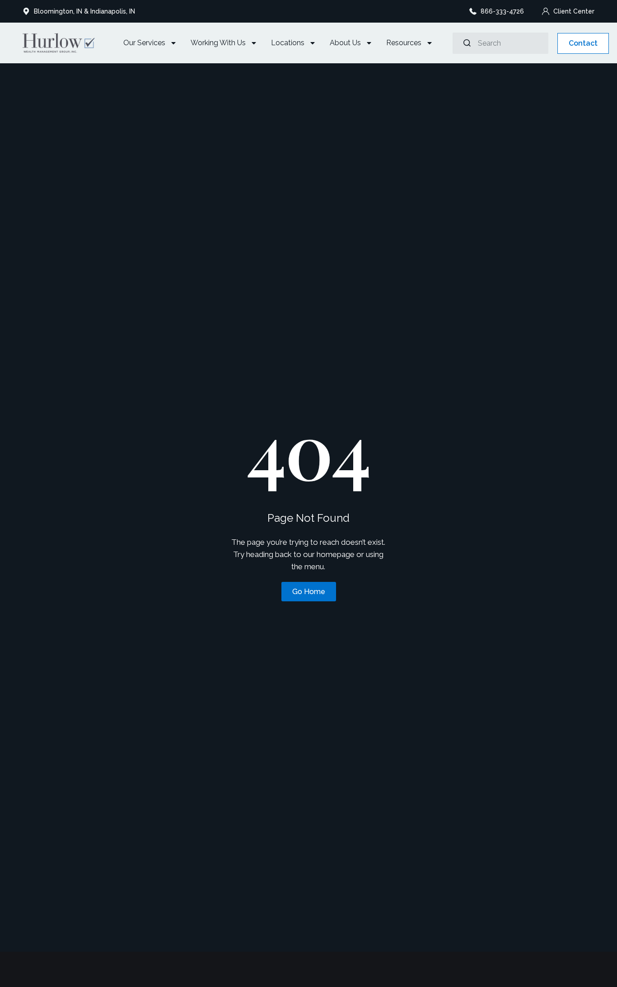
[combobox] (500, 43)
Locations (287, 42)
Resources (403, 42)
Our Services (144, 42)
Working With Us (218, 42)
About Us (345, 42)
